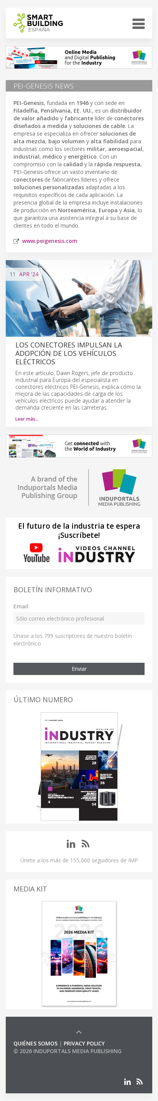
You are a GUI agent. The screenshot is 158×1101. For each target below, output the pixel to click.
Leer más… (27, 419)
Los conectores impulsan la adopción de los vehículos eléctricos (68, 353)
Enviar (79, 668)
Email (20, 606)
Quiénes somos (35, 1043)
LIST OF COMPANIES (39, 1058)
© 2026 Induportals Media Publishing (67, 1051)
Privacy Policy (84, 1043)
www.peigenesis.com (49, 240)
